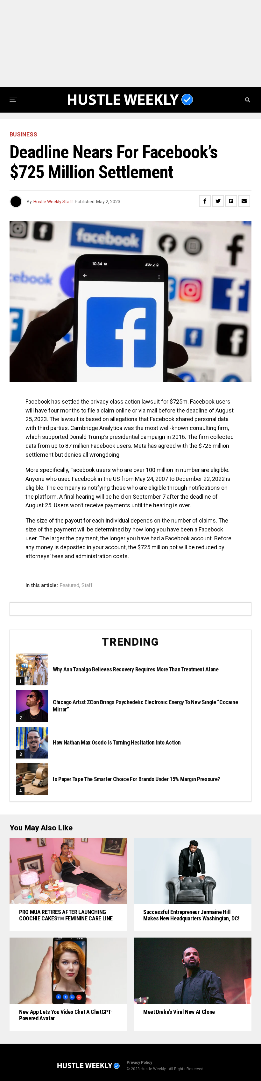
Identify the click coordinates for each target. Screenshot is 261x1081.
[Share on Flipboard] (231, 201)
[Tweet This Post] (218, 201)
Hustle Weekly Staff (53, 201)
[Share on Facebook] (205, 201)
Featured (69, 585)
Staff (87, 585)
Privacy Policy (139, 1062)
